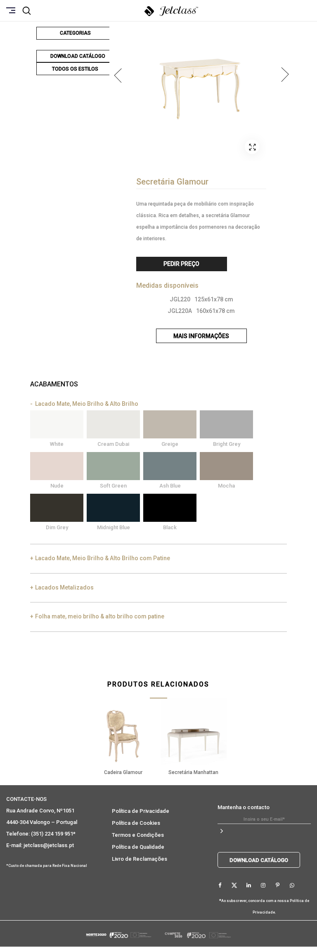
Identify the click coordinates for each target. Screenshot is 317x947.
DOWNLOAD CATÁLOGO (77, 56)
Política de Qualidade (138, 847)
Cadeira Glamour (123, 772)
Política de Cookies (136, 823)
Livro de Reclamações (139, 859)
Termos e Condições (138, 835)
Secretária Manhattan (193, 772)
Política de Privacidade (140, 811)
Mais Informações (201, 336)
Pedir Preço (181, 263)
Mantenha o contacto (244, 807)
